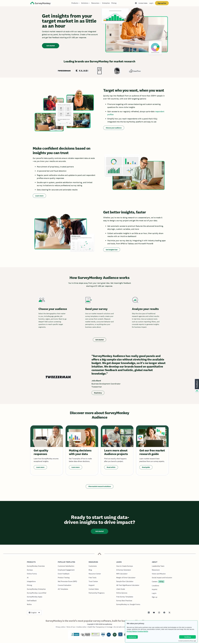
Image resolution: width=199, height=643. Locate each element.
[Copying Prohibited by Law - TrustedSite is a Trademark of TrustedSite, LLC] (96, 635)
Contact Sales (142, 3)
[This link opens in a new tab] (148, 612)
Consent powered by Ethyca (186, 641)
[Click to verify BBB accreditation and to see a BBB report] (75, 635)
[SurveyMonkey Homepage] (40, 3)
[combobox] (34, 612)
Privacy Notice (132, 631)
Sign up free (162, 3)
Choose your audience (114, 128)
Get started (51, 46)
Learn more (39, 196)
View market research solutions (99, 486)
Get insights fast (111, 250)
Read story (98, 393)
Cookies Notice (142, 631)
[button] (196, 385)
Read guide (146, 467)
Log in (151, 3)
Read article (111, 467)
